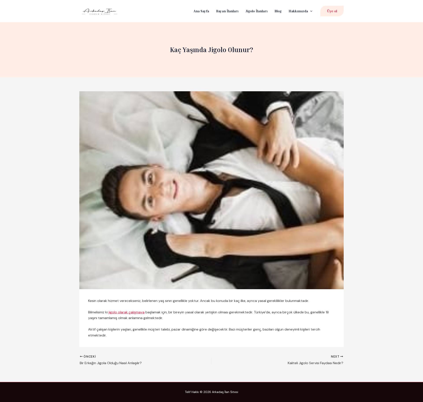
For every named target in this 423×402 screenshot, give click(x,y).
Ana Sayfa (201, 11)
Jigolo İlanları (256, 11)
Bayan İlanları (227, 11)
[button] (310, 11)
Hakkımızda (298, 11)
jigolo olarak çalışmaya (127, 312)
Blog (278, 11)
